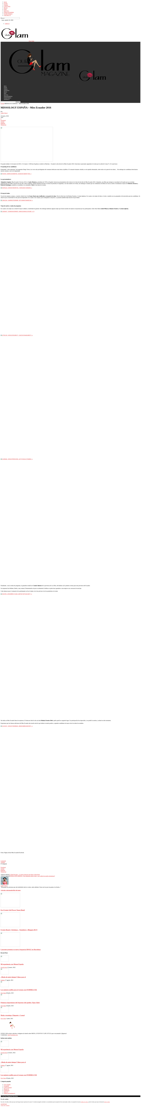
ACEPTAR (4, 1104)
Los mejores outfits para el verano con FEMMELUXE (19, 990)
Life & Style (7, 6)
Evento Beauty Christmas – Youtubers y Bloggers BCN (19, 930)
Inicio (5, 2)
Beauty (6, 8)
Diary (5, 9)
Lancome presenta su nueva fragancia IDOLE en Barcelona (21, 949)
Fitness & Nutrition (9, 12)
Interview (6, 11)
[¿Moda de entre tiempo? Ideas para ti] (5, 974)
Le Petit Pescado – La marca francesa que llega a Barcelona (24, 874)
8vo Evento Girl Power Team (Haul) (13, 910)
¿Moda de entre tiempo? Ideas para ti (13, 977)
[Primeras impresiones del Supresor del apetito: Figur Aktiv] (5, 999)
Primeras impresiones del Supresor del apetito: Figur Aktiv (20, 1002)
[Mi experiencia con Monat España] (5, 961)
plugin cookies (107, 1102)
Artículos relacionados (7, 890)
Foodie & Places (8, 13)
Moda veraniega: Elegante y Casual (13, 1015)
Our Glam (3, 993)
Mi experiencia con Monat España (12, 964)
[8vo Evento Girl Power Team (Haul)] (10, 907)
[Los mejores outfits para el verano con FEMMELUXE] (5, 986)
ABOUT (7, 23)
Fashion (6, 5)
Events (5, 3)
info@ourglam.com (13, 1035)
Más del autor (17, 890)
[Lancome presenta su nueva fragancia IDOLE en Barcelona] (10, 946)
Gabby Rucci (4, 113)
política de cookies (84, 1102)
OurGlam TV (7, 15)
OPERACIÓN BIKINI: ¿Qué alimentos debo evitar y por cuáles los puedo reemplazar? (32, 876)
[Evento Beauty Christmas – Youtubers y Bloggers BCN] (10, 926)
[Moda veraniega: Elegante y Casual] (5, 1012)
